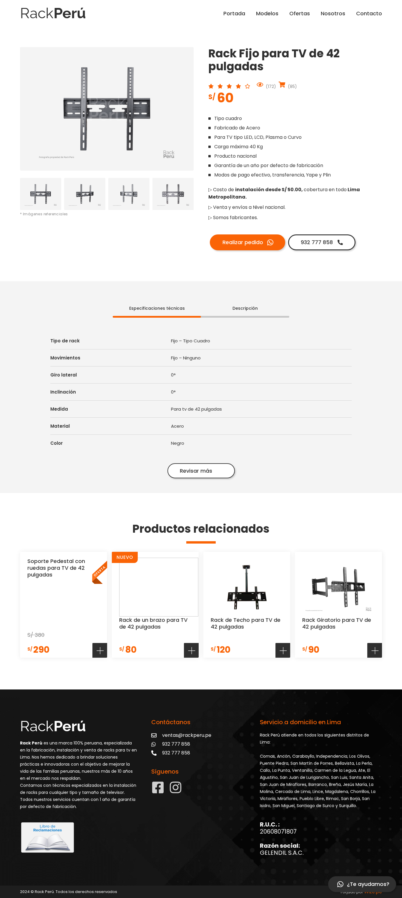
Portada (234, 13)
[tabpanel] (201, 399)
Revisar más (196, 470)
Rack (53, 13)
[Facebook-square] (158, 787)
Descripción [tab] (245, 308)
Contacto (369, 13)
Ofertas (299, 13)
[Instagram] (175, 787)
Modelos (267, 13)
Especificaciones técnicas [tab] (157, 308)
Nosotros (333, 13)
